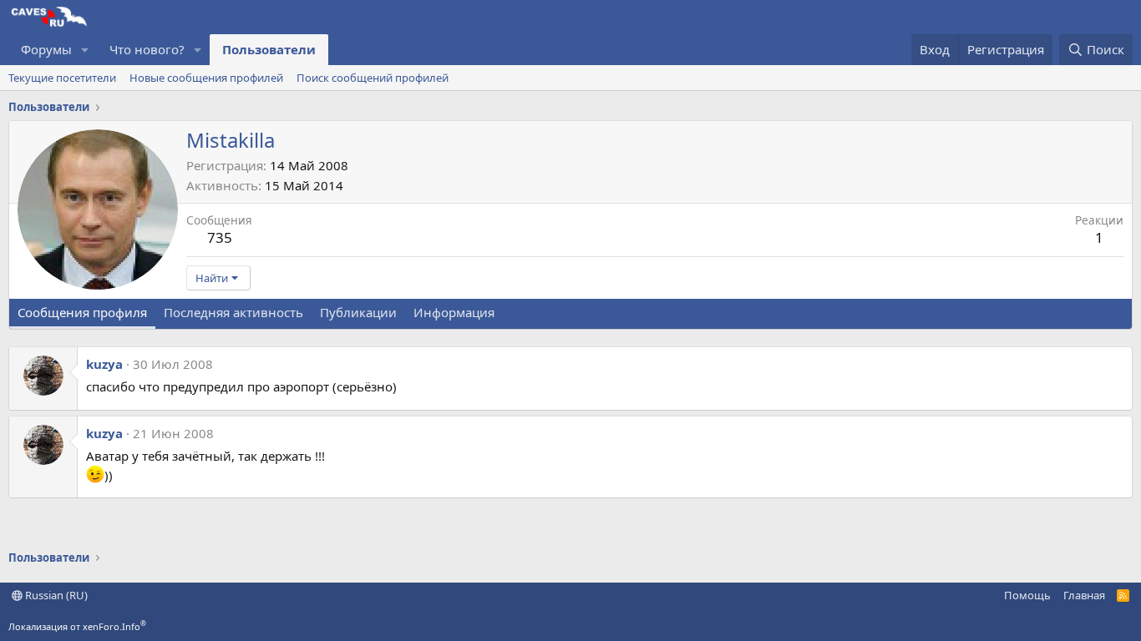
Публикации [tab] (358, 312)
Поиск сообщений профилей (373, 77)
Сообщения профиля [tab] (82, 312)
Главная (1084, 595)
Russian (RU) (55, 595)
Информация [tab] (453, 312)
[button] (85, 49)
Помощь (1027, 595)
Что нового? (147, 49)
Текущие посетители (62, 77)
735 (219, 237)
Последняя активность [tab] (233, 312)
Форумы (46, 49)
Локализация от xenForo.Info (77, 626)
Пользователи (269, 49)
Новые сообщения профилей (206, 77)
